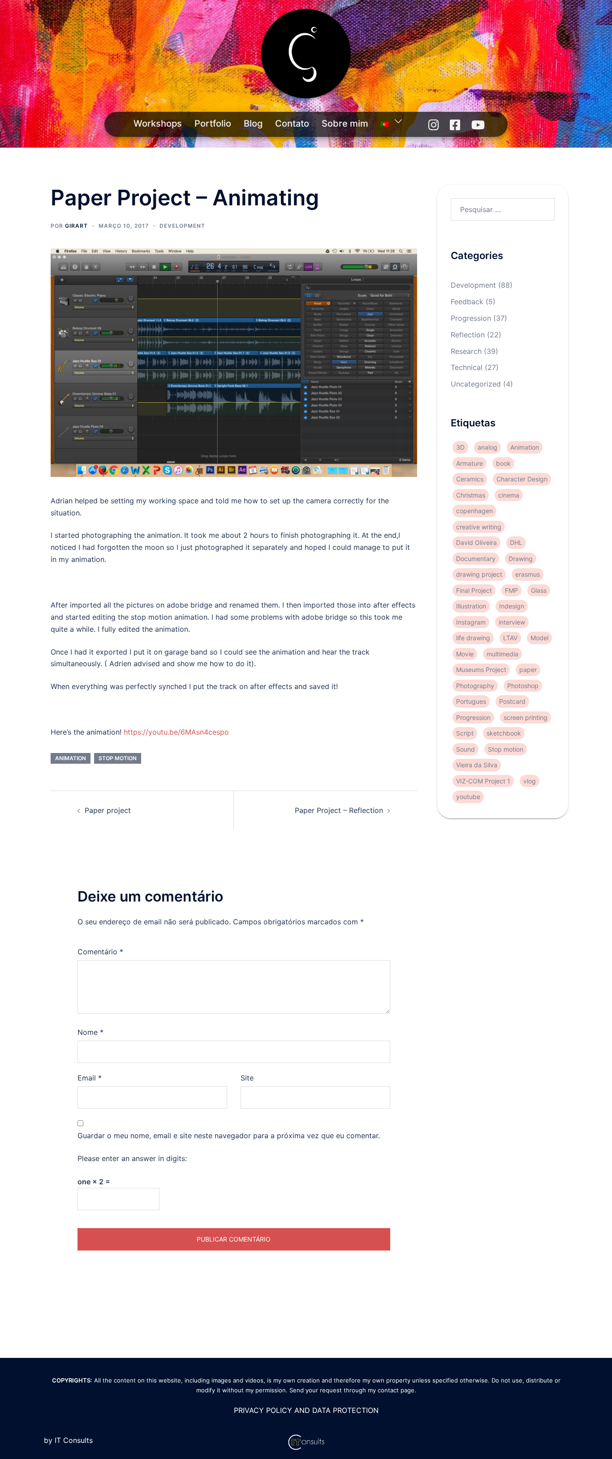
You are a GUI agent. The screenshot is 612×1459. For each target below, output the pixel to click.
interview (512, 622)
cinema (508, 495)
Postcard (512, 701)
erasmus (527, 574)
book (503, 463)
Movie (465, 654)
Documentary (476, 558)
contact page (396, 1390)
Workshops (158, 123)
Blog (253, 123)
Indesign (511, 606)
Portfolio (212, 123)
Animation (70, 758)
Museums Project (481, 669)
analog (487, 447)
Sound (465, 749)
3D (460, 447)
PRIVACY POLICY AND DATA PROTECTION (306, 1410)
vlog (529, 781)
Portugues (471, 701)
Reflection (468, 334)
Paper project (108, 810)
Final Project (474, 590)
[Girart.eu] (306, 56)
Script (465, 733)
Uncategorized (476, 383)
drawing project (479, 574)
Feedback (467, 301)
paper (528, 669)
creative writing (478, 527)
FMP (511, 590)
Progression (471, 318)
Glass (539, 590)
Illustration (471, 606)
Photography (475, 685)
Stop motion (118, 758)
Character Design (521, 479)
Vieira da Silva (476, 765)
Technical (467, 367)
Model (539, 638)
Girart (76, 225)
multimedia (502, 654)
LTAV (510, 638)
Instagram (471, 622)
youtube (468, 796)
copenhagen (474, 511)
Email (90, 1077)
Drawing (521, 558)
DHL (516, 542)
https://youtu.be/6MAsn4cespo (176, 731)
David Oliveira (476, 542)
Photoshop (523, 685)
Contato (292, 123)
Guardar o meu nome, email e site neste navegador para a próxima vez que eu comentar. (229, 1135)
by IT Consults (68, 1440)
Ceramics (469, 479)
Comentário (100, 951)
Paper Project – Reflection (339, 810)
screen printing (525, 717)
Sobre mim (345, 123)
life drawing (473, 638)
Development (182, 225)
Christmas (470, 495)
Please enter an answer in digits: (132, 1158)
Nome (90, 1032)
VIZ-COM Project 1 (483, 781)
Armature (469, 463)
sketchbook (504, 733)
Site (247, 1077)
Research (466, 351)
